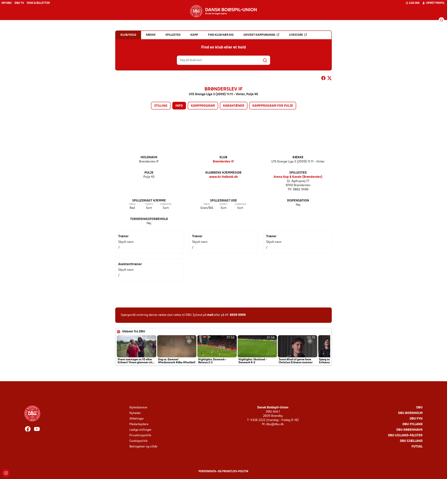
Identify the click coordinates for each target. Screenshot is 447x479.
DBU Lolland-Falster (405, 435)
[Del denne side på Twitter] (329, 79)
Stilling (160, 105)
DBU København (409, 429)
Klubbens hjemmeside (223, 172)
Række (297, 157)
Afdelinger (136, 418)
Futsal (417, 446)
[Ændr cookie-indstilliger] (6, 473)
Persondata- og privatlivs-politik (223, 471)
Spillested (298, 172)
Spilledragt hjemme (149, 200)
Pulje (148, 172)
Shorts (149, 204)
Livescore (296, 35)
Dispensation (298, 200)
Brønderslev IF (223, 161)
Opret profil (435, 3)
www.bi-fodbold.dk (223, 177)
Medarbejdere (138, 424)
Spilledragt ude (223, 200)
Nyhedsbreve (138, 407)
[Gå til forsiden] (223, 11)
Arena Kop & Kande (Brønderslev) (298, 177)
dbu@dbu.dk (275, 424)
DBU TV (19, 3)
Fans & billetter (38, 3)
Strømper (165, 204)
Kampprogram (203, 105)
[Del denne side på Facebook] (323, 79)
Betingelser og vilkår (143, 446)
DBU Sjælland (411, 441)
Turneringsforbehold (149, 219)
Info (179, 105)
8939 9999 (238, 315)
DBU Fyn (416, 418)
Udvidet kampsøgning (259, 35)
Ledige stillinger (140, 429)
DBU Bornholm (410, 413)
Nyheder (135, 413)
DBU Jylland (412, 424)
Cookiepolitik (138, 441)
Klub (223, 157)
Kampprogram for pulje (272, 105)
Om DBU (6, 3)
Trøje (132, 204)
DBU (419, 407)
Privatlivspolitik (140, 435)
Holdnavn (149, 157)
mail (210, 315)
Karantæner (233, 105)
